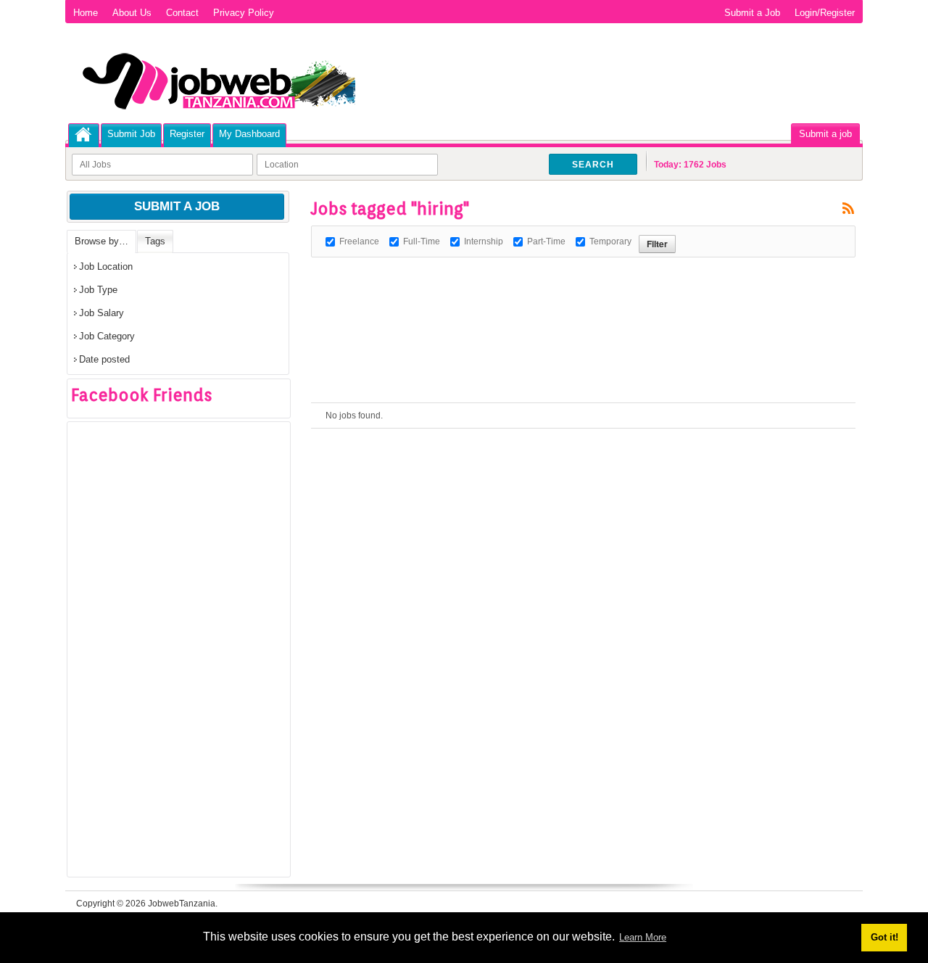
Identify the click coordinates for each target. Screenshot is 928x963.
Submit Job (131, 133)
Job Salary (101, 312)
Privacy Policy (243, 12)
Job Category (107, 336)
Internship (483, 241)
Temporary (610, 241)
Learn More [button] (642, 937)
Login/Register (825, 12)
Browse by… (101, 241)
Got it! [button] (884, 937)
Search (593, 165)
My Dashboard (249, 133)
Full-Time (421, 241)
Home (85, 12)
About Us (132, 12)
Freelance (359, 241)
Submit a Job (752, 12)
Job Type (98, 289)
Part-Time (546, 241)
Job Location (106, 266)
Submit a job (825, 133)
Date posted (104, 359)
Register (187, 133)
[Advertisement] (575, 290)
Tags (155, 241)
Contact (182, 12)
